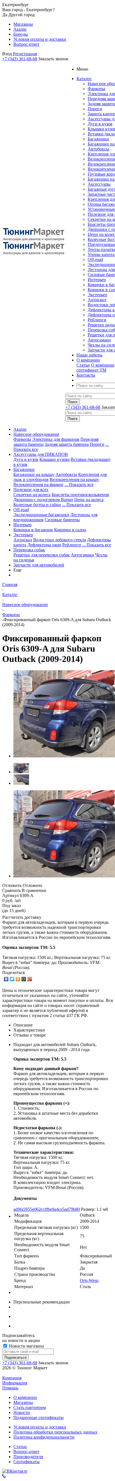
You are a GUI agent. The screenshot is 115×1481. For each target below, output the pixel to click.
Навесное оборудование (36, 434)
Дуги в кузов (100, 123)
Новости (21, 1412)
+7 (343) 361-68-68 (19, 58)
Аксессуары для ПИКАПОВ (40, 454)
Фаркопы (96, 88)
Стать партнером (29, 1407)
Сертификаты (26, 1461)
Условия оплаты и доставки (39, 1427)
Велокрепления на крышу (74, 479)
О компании (102, 365)
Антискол (97, 299)
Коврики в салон (70, 529)
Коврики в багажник (33, 529)
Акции (20, 429)
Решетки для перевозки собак (41, 554)
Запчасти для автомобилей (38, 565)
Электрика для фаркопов (55, 439)
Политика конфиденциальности (44, 1437)
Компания (11, 1377)
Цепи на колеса (89, 499)
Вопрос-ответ (26, 1451)
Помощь (10, 1388)
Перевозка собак (29, 549)
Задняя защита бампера (67, 444)
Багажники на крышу (33, 474)
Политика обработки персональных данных (55, 1432)
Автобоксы (98, 149)
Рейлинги (97, 319)
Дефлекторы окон (44, 544)
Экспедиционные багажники (41, 514)
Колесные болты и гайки (37, 504)
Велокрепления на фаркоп (38, 484)
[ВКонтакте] (6, 979)
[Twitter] (12, 979)
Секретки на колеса (32, 494)
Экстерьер (97, 294)
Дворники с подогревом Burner (43, 499)
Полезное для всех (31, 489)
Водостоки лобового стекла (59, 539)
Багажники (98, 139)
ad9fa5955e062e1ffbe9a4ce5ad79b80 (46, 1209)
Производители (28, 1456)
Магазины (23, 1402)
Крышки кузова (54, 459)
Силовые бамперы (62, 519)
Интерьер (97, 279)
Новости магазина (26, 1346)
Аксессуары (99, 184)
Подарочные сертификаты (38, 1417)
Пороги (95, 108)
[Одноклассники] (18, 979)
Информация (14, 1382)
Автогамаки (99, 340)
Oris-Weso (89, 1280)
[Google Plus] (30, 979)
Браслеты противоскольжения (80, 494)
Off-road (95, 259)
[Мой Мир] (24, 979)
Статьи (83, 365)
